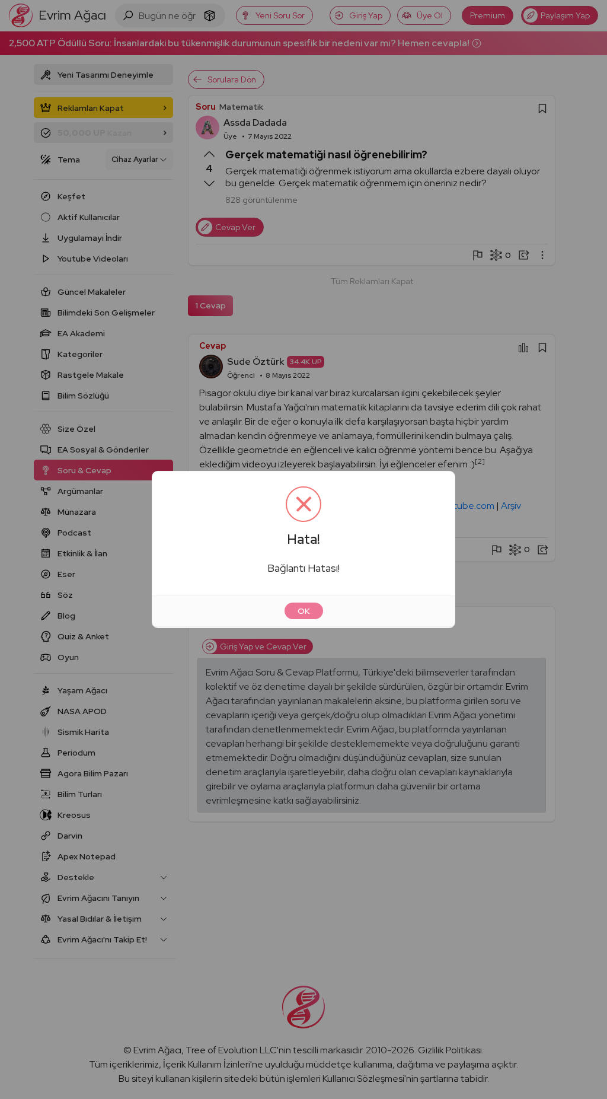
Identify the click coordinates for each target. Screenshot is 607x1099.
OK (304, 611)
